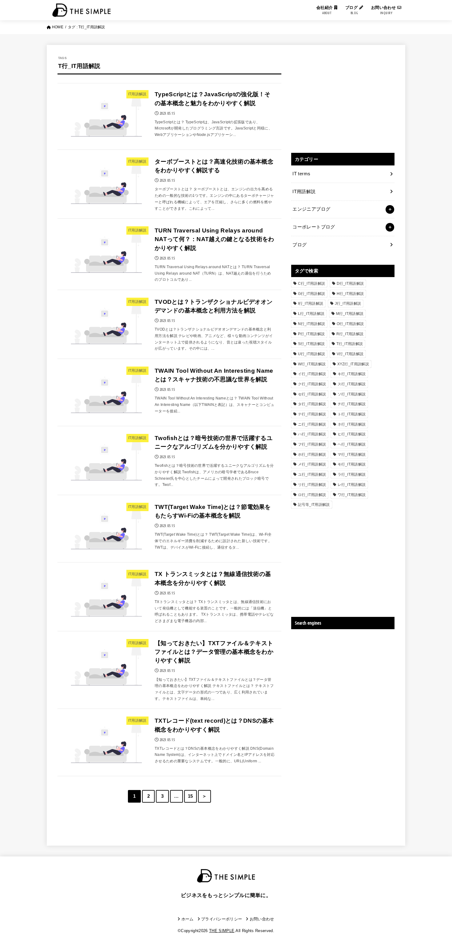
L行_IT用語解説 (311, 314)
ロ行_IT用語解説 (312, 495)
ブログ (352, 10)
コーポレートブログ (313, 226)
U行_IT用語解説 (311, 354)
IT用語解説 (303, 191)
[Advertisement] (343, 99)
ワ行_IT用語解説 (352, 495)
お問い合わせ (384, 10)
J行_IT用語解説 (348, 303)
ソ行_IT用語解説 (352, 394)
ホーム (187, 919)
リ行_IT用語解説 (312, 484)
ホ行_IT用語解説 (312, 454)
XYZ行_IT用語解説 (353, 364)
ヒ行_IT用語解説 (352, 434)
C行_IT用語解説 (311, 283)
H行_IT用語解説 (350, 294)
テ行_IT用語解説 (312, 414)
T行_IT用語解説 (349, 344)
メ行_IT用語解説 (312, 464)
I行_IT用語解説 (310, 303)
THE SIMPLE (221, 930)
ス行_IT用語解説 (352, 384)
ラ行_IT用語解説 (352, 474)
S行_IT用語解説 (311, 344)
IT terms (301, 173)
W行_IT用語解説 (312, 364)
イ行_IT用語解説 (312, 374)
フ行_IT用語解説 (312, 444)
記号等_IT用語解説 (314, 504)
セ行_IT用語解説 (312, 394)
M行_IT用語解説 (350, 314)
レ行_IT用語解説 (352, 484)
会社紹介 (325, 10)
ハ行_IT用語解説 (312, 434)
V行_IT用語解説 (350, 354)
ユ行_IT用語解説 (312, 474)
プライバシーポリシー (221, 919)
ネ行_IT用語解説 (352, 424)
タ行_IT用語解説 (312, 404)
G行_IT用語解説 (311, 294)
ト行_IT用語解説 (352, 414)
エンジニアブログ (311, 209)
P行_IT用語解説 (311, 334)
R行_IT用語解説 (350, 334)
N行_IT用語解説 (311, 324)
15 (190, 796)
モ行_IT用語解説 (352, 464)
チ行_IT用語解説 (352, 404)
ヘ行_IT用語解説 (352, 444)
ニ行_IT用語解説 (312, 424)
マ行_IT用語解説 (352, 454)
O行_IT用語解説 (350, 324)
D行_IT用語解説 (350, 283)
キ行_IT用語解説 (352, 374)
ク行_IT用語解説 (312, 384)
